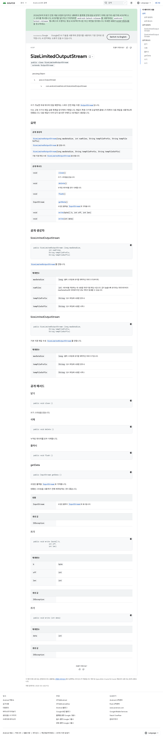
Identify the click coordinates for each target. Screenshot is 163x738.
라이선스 (36, 733)
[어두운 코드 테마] (130, 245)
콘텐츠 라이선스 (60, 679)
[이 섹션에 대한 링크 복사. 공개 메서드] (46, 386)
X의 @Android (61, 700)
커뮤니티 (18, 733)
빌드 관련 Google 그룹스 (65, 719)
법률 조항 (27, 733)
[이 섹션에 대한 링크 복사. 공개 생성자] (46, 230)
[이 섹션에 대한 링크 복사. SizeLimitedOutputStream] (62, 238)
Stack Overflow (115, 715)
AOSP (33, 48)
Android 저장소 (8, 700)
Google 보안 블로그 (63, 711)
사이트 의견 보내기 (62, 733)
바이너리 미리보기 (9, 711)
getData (62, 202)
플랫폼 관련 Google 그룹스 (65, 715)
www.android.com (117, 708)
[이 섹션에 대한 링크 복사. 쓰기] (37, 532)
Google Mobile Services (118, 711)
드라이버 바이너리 (9, 719)
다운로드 (6, 708)
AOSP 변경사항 (122, 21)
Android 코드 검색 (40, 3)
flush (61, 194)
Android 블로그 (61, 708)
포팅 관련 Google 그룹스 (65, 723)
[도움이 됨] (127, 47)
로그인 (157, 3)
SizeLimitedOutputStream (44, 138)
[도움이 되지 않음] (130, 47)
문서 (22, 3)
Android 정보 (8, 733)
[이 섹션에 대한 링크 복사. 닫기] (37, 393)
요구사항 (6, 704)
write (61, 212)
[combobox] (115, 3)
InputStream (74, 206)
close (61, 173)
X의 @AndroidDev (63, 704)
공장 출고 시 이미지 (9, 715)
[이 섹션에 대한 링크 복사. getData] (42, 465)
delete (62, 183)
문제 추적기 (114, 719)
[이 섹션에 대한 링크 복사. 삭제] (37, 419)
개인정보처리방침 (47, 733)
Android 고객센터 (116, 700)
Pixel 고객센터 (115, 704)
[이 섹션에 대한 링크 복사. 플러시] (39, 445)
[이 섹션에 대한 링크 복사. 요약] (38, 123)
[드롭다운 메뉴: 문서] (27, 3)
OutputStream (87, 105)
